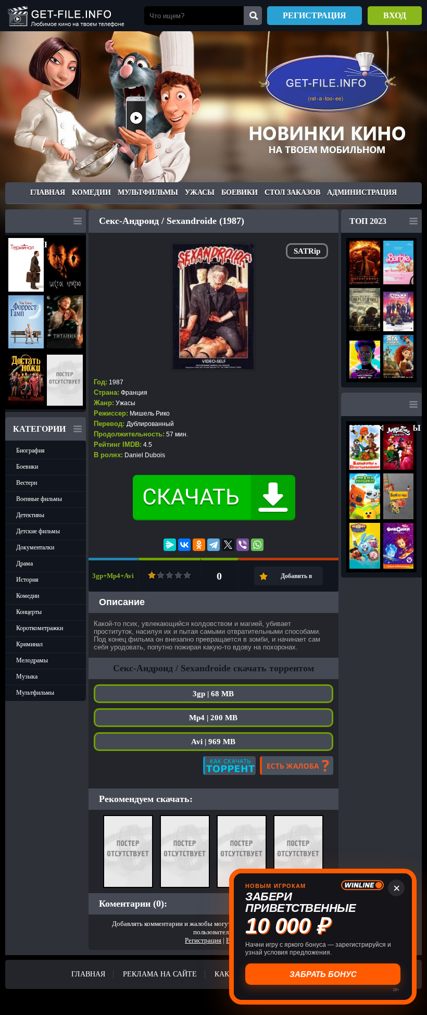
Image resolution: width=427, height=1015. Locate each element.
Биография (30, 450)
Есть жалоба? (296, 765)
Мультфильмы (148, 192)
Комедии (91, 192)
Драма (24, 563)
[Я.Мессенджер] (170, 544)
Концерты (29, 612)
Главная (47, 192)
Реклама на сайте (160, 974)
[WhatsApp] (257, 544)
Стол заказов (292, 192)
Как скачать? (229, 765)
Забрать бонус (323, 974)
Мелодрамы (32, 660)
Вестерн (26, 483)
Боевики (239, 192)
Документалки (35, 547)
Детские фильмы (38, 531)
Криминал (29, 644)
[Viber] (242, 544)
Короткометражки (39, 628)
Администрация (362, 192)
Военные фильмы (39, 499)
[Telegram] (213, 544)
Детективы (30, 515)
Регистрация (314, 15)
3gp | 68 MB (213, 694)
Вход (394, 15)
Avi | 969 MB (213, 741)
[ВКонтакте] (184, 544)
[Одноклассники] (199, 544)
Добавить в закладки (296, 578)
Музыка (26, 676)
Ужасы (200, 192)
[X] (228, 544)
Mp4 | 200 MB (213, 717)
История (27, 580)
